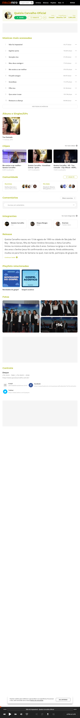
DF (65, 17)
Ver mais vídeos (70, 146)
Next (15, 714)
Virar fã (36, 17)
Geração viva (13, 57)
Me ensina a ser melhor (18, 69)
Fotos (5, 297)
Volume (21, 714)
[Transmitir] (59, 714)
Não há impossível (15, 45)
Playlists (53, 3)
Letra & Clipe (71, 714)
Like (27, 714)
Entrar (72, 3)
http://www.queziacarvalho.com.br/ (15, 378)
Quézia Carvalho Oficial (30, 13)
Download (48, 714)
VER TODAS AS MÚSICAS (40, 106)
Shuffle (36, 714)
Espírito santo (14, 51)
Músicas (45, 3)
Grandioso (12, 82)
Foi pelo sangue (15, 76)
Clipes (6, 146)
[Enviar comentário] (74, 205)
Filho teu (12, 88)
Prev (4, 714)
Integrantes (9, 216)
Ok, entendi (63, 699)
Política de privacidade (36, 700)
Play (10, 714)
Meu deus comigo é (16, 63)
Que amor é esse (15, 94)
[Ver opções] (44, 17)
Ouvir (21, 17)
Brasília (59, 17)
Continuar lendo (10, 257)
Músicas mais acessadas (17, 38)
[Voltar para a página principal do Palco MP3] (10, 3)
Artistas (38, 3)
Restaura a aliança (16, 101)
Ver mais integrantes (68, 216)
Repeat (42, 714)
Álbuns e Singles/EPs (15, 113)
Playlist (53, 714)
